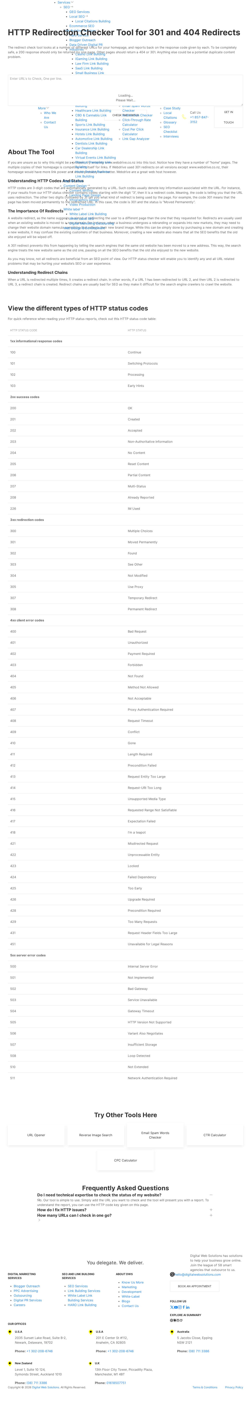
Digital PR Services (28, 1300)
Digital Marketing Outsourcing (91, 223)
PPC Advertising (26, 1291)
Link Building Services (84, 1291)
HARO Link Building (82, 1305)
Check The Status (125, 115)
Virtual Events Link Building (95, 157)
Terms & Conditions (205, 1387)
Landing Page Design (85, 195)
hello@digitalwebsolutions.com (198, 1274)
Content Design (75, 186)
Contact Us (130, 1306)
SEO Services (78, 1286)
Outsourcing (23, 1295)
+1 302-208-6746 (39, 1351)
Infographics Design (84, 200)
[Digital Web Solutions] (24, 1262)
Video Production (82, 204)
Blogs (126, 1301)
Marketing (129, 1287)
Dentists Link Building (91, 143)
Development (132, 1292)
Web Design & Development (84, 228)
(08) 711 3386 (199, 1351)
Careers (19, 1305)
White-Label (131, 1296)
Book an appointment (194, 1286)
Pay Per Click (73, 181)
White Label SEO (81, 219)
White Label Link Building (88, 214)
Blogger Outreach (27, 1286)
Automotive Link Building (93, 139)
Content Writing (81, 190)
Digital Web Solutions (45, 1387)
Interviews (171, 136)
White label (72, 209)
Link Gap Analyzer (135, 139)
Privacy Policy (234, 1387)
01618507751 (116, 1383)
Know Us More (133, 1282)
